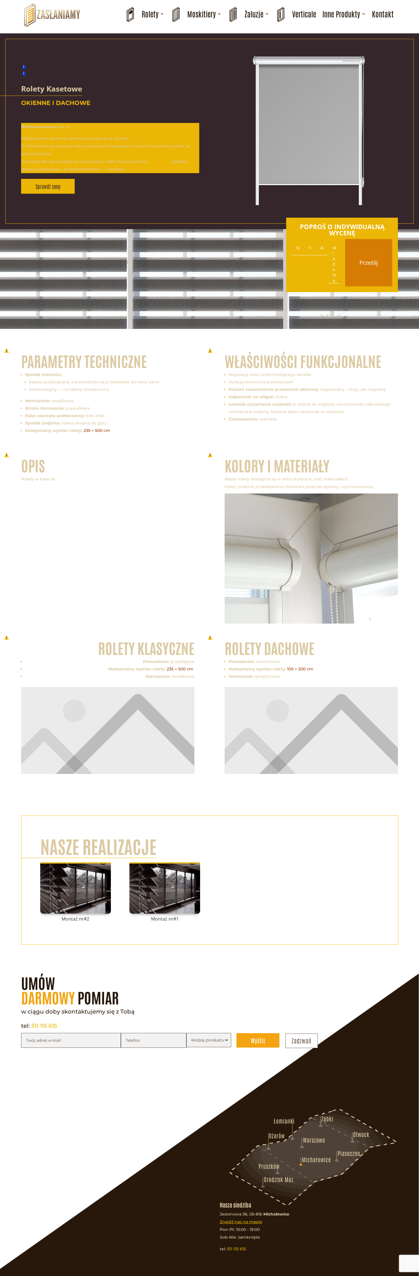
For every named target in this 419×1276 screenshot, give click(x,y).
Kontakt (383, 14)
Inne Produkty (341, 14)
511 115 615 (44, 1025)
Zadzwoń (302, 1040)
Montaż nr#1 (165, 919)
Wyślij (258, 1040)
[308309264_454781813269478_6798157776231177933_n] (311, 622)
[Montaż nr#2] (75, 888)
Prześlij (368, 262)
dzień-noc (159, 161)
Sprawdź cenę (48, 186)
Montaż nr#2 (75, 919)
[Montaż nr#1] (164, 888)
